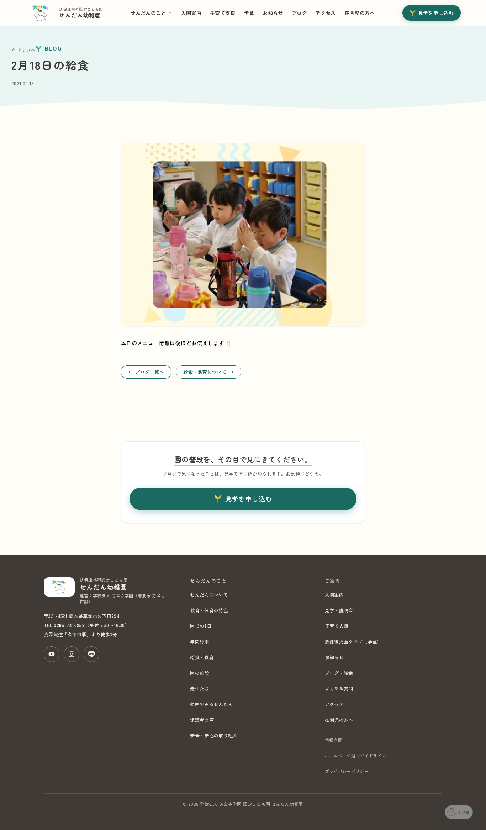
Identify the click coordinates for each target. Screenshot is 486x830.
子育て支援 (223, 12)
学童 (249, 12)
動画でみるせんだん (211, 704)
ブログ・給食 (339, 672)
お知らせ (273, 12)
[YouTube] (51, 654)
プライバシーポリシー (347, 771)
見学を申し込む (436, 12)
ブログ (299, 12)
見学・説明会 (339, 610)
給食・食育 (202, 657)
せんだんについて (209, 594)
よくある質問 (339, 688)
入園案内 (191, 12)
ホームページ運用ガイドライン (355, 755)
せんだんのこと (148, 12)
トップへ (26, 50)
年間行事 (199, 641)
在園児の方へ (359, 12)
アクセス (325, 12)
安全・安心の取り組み (213, 735)
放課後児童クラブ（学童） (353, 641)
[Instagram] (71, 654)
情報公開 (333, 740)
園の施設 (199, 672)
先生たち (199, 688)
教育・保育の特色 (209, 610)
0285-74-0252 (69, 625)
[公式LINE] (91, 654)
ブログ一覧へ (149, 371)
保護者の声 (202, 719)
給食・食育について (205, 371)
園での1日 (200, 625)
